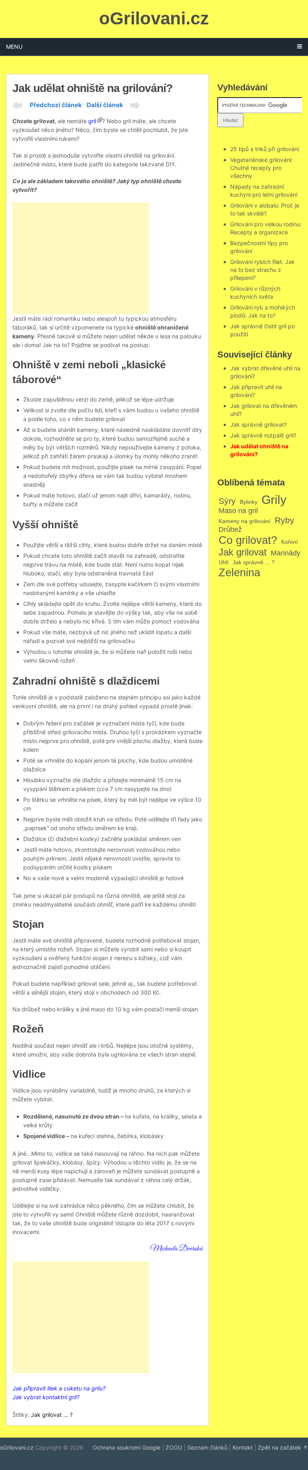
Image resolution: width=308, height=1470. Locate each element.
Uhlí (224, 562)
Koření (289, 542)
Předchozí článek (56, 105)
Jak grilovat (243, 552)
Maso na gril (238, 511)
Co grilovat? (248, 540)
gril (92, 121)
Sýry (227, 500)
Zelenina (239, 572)
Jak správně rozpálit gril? (263, 435)
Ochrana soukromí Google (126, 1447)
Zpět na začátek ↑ (283, 1447)
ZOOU (174, 1447)
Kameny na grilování (245, 521)
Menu (14, 46)
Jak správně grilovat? (258, 424)
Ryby (284, 520)
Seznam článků (207, 1447)
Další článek (105, 105)
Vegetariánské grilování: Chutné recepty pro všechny (261, 167)
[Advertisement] (80, 258)
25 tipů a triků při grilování (264, 149)
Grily (273, 499)
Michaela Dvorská (176, 1249)
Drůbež (230, 529)
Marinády (285, 553)
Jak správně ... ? (254, 562)
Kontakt (243, 1447)
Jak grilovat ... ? (52, 1414)
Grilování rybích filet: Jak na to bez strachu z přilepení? (262, 269)
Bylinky (248, 502)
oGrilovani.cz (154, 18)
